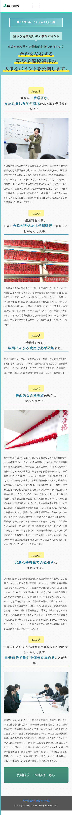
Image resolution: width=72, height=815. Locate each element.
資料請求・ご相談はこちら (36, 775)
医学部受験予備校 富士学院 (36, 801)
